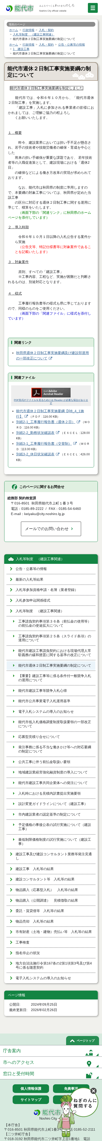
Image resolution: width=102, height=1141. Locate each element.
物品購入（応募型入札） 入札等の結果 (47, 890)
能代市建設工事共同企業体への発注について (53, 783)
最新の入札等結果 (29, 579)
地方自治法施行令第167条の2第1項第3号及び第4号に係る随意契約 (54, 965)
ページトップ (86, 1040)
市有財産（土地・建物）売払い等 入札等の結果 (54, 932)
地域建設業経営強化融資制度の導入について (53, 772)
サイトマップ (31, 1100)
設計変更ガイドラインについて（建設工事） (53, 804)
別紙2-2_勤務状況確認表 (35, 433)
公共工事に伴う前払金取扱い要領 (44, 762)
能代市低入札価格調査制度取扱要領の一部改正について (54, 724)
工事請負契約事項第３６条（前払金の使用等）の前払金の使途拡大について (54, 623)
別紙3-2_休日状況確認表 (35, 454)
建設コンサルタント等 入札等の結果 (45, 879)
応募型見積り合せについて (39, 737)
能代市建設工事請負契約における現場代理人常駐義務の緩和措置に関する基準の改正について (54, 653)
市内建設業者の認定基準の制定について (49, 814)
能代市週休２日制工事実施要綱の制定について (54, 665)
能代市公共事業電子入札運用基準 (44, 701)
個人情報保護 (31, 1088)
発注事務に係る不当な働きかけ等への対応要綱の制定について (54, 749)
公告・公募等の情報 (31, 569)
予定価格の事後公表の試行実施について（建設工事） (54, 827)
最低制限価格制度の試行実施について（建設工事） (54, 842)
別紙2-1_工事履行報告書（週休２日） (45, 422)
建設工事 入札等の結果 (35, 869)
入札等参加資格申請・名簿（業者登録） (47, 590)
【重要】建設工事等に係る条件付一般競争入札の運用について (54, 678)
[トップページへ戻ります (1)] (20, 8)
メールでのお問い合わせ (47, 528)
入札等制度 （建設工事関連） (40, 559)
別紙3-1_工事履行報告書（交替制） (44, 444)
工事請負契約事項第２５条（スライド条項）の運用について (54, 638)
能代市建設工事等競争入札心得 (42, 691)
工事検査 (22, 942)
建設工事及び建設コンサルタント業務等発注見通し (54, 856)
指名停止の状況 (28, 953)
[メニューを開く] (93, 8)
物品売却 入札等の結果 (35, 921)
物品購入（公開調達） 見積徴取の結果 (47, 900)
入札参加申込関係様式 (33, 600)
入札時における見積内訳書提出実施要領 (49, 793)
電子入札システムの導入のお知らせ (46, 711)
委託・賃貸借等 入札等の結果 (40, 911)
